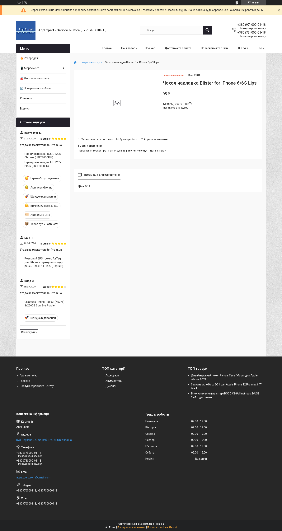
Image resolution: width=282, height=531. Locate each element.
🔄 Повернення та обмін (35, 88)
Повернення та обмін (214, 48)
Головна (106, 48)
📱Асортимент (29, 68)
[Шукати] (207, 30)
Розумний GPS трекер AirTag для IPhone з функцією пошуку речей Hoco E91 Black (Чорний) (44, 262)
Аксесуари (112, 375)
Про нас (150, 48)
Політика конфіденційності (162, 527)
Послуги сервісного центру (37, 386)
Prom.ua (159, 524)
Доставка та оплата (178, 48)
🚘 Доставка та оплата (34, 78)
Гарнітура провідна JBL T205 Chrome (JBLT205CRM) (43, 155)
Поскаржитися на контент (131, 527)
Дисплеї (111, 386)
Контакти (26, 98)
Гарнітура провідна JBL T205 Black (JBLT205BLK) (43, 164)
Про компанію (28, 375)
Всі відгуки (28, 332)
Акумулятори (114, 380)
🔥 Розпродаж (29, 58)
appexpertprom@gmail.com (33, 477)
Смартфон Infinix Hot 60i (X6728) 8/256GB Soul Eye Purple (44, 303)
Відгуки (243, 48)
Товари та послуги (90, 62)
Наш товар (128, 48)
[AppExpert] (25, 30)
